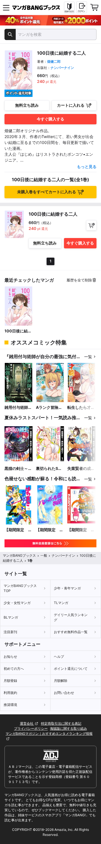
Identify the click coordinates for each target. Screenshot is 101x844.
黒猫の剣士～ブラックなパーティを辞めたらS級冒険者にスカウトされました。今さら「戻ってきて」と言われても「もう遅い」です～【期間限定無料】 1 (18, 468)
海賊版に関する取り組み (68, 728)
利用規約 (10, 693)
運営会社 (27, 723)
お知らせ (10, 656)
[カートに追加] (91, 225)
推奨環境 (10, 705)
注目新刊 (10, 632)
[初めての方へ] (69, 7)
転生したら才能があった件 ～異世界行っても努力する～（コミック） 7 (81, 407)
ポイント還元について (71, 668)
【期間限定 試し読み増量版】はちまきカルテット (18, 530)
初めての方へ (14, 668)
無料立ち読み (27, 105)
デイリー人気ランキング (71, 617)
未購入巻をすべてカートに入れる (46, 191)
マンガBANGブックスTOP (20, 588)
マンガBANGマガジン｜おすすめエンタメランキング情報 (49, 733)
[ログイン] (81, 7)
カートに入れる (70, 105)
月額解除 (60, 681)
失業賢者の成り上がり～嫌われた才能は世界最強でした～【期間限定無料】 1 (81, 468)
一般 (43, 555)
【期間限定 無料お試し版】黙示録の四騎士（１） (81, 530)
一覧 (88, 356)
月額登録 (10, 681)
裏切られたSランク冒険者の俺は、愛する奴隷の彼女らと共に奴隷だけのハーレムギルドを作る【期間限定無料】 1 (49, 468)
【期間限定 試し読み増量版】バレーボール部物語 (49, 530)
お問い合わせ (64, 693)
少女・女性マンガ (17, 603)
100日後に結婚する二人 (18, 331)
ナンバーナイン (62, 68)
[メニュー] (6, 7)
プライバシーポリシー (31, 728)
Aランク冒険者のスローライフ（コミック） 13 (49, 407)
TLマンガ (61, 603)
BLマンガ (11, 617)
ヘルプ (59, 656)
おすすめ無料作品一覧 (71, 632)
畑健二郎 (54, 61)
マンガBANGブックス (19, 555)
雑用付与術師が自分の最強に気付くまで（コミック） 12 (18, 407)
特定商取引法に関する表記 (61, 723)
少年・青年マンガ (67, 588)
